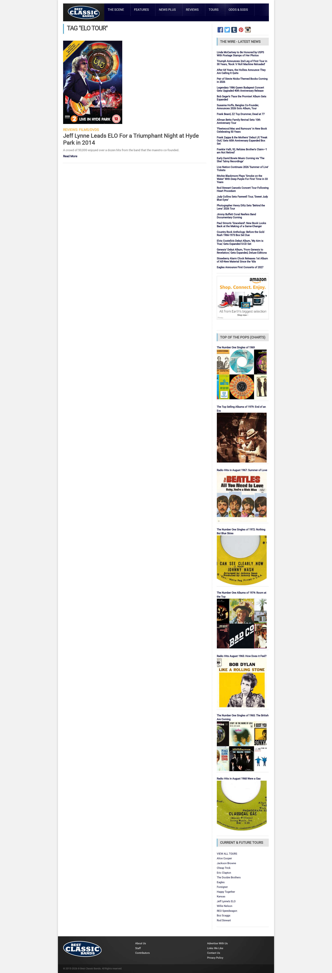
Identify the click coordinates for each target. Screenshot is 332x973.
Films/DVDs (89, 130)
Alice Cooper (224, 858)
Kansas (221, 896)
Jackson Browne (226, 863)
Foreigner (222, 887)
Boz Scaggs (223, 915)
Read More (70, 156)
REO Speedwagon (227, 910)
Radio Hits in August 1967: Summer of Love (242, 470)
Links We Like (215, 948)
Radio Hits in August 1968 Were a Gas (239, 778)
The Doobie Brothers (229, 877)
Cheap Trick (223, 867)
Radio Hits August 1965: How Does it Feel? (241, 656)
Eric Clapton (224, 872)
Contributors (142, 952)
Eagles (221, 882)
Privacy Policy (215, 957)
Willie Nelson (224, 906)
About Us (140, 943)
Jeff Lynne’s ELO (226, 901)
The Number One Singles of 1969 (236, 347)
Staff (138, 948)
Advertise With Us (217, 943)
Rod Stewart (224, 920)
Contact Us (213, 952)
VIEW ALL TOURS (227, 853)
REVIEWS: (70, 130)
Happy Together (226, 891)
